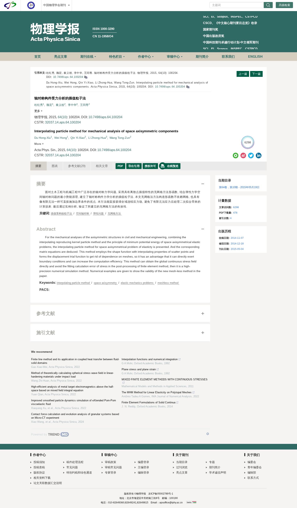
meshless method (168, 282)
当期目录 (181, 462)
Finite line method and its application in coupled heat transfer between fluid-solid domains (75, 361)
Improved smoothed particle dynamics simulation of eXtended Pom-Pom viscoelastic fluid (73, 402)
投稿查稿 (39, 467)
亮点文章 (60, 56)
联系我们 (228, 56)
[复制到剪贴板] (85, 76)
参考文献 (76, 166)
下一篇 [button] (256, 73)
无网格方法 (115, 213)
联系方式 (253, 477)
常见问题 (72, 467)
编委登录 (143, 462)
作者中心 (144, 56)
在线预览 (172, 166)
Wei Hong (60, 137)
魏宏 (49, 104)
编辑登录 (143, 472)
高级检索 (284, 5)
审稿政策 (110, 462)
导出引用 (134, 166)
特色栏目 (115, 56)
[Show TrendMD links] (207, 433)
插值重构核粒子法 (62, 213)
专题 (212, 462)
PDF (120, 166)
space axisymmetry (106, 282)
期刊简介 (202, 56)
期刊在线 (86, 56)
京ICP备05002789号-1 (160, 493)
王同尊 (84, 104)
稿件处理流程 (74, 462)
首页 (37, 56)
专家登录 (110, 472)
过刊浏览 (181, 467)
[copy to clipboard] (187, 86)
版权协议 (39, 472)
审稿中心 (173, 56)
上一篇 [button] (243, 73)
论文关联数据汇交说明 (48, 483)
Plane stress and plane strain (139, 369)
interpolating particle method (74, 282)
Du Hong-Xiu (42, 137)
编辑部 (252, 472)
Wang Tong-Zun (120, 137)
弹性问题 (98, 213)
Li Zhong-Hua (97, 137)
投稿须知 (39, 462)
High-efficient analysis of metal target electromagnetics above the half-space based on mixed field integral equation (72, 388)
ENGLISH (255, 56)
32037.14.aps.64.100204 (63, 122)
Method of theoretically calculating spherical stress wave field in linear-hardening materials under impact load (72, 374)
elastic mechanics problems (137, 282)
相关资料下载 (42, 477)
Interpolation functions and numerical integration (150, 359)
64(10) (62, 117)
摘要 (38, 166)
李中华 (72, 104)
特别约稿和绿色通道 (79, 472)
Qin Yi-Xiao (78, 137)
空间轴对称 (83, 213)
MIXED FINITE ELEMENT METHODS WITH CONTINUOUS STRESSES (164, 379)
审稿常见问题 (113, 467)
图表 (55, 166)
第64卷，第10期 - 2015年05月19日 (239, 187)
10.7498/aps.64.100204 (68, 76)
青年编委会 (255, 467)
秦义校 (60, 104)
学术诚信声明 (217, 472)
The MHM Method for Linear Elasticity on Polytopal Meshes (157, 392)
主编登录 (143, 467)
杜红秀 (38, 104)
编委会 (252, 462)
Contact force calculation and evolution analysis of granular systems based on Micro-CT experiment (75, 416)
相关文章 (102, 166)
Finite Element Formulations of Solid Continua (148, 402)
